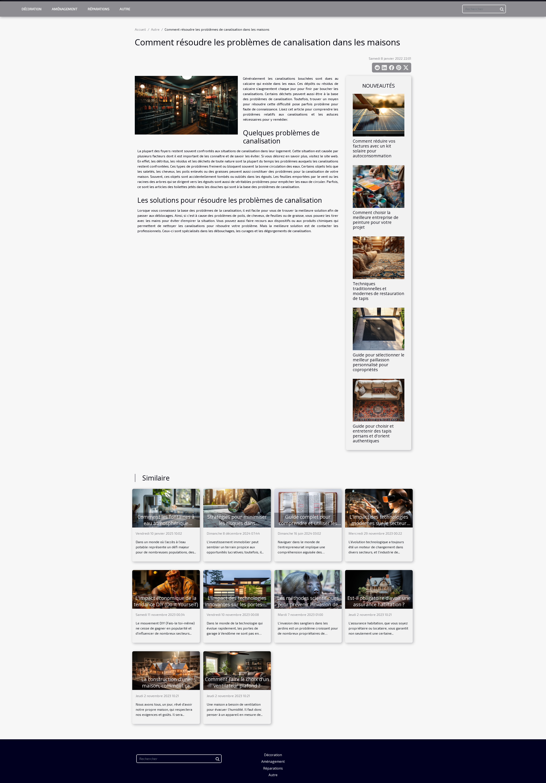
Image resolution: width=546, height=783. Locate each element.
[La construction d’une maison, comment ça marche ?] (166, 670)
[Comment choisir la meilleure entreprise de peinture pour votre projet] (378, 186)
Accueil (140, 29)
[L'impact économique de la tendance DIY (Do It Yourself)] (166, 589)
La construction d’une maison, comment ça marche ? (165, 685)
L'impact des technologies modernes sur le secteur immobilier (379, 523)
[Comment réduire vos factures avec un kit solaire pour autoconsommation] (378, 115)
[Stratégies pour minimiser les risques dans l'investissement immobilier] (237, 508)
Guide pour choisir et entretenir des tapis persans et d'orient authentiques (373, 433)
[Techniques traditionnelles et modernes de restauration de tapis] (378, 257)
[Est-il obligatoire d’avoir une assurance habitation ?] (379, 589)
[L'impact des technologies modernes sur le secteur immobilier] (379, 508)
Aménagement (64, 9)
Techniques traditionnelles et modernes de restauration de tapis (378, 291)
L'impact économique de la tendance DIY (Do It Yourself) (166, 601)
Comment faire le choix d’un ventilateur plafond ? (237, 682)
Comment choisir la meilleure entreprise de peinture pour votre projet (375, 220)
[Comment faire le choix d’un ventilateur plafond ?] (237, 670)
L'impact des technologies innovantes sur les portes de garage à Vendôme (237, 604)
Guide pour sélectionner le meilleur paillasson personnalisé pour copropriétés (378, 362)
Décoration (32, 9)
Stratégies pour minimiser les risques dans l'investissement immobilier (237, 523)
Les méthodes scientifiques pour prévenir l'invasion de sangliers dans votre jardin (308, 604)
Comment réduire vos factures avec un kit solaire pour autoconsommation (374, 148)
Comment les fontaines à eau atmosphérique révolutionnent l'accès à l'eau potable (166, 526)
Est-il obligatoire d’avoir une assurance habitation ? (379, 601)
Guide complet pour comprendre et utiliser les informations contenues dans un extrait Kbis (308, 526)
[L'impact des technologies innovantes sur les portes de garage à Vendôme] (237, 589)
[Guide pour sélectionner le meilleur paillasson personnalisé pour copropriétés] (378, 328)
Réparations (98, 9)
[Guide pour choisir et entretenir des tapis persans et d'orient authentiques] (378, 400)
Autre (125, 9)
